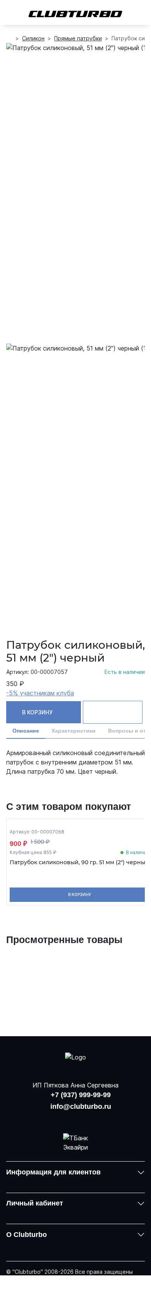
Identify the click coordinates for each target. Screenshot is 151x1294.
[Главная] (9, 38)
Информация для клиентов (53, 1172)
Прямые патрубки (78, 38)
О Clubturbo (26, 1234)
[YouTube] (75, 1118)
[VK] (55, 1118)
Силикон (33, 38)
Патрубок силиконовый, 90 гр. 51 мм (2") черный (79, 862)
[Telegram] (95, 1118)
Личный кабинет (34, 1203)
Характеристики (73, 731)
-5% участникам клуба (40, 693)
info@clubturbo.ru (80, 1106)
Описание (25, 731)
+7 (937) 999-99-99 (81, 1095)
